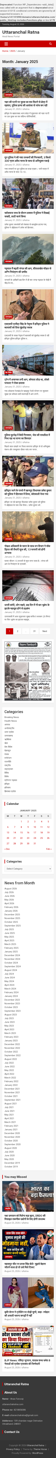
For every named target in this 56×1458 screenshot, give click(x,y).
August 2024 (10, 970)
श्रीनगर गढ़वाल (10, 780)
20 (8, 838)
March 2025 (10, 944)
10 (35, 827)
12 (48, 827)
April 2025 (9, 940)
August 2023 (10, 1014)
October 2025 (11, 922)
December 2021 (12, 1088)
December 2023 (12, 999)
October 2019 (11, 1166)
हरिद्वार (7, 784)
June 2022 (9, 1066)
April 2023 (9, 1029)
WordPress (37, 1453)
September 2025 (12, 925)
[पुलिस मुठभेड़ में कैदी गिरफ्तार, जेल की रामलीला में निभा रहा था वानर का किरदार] (28, 415)
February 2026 (11, 907)
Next (45, 631)
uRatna (26, 109)
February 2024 (11, 992)
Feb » (49, 849)
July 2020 (9, 1151)
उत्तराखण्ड (8, 95)
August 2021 (10, 1103)
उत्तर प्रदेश (9, 732)
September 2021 (12, 1100)
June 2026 (9, 896)
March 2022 (10, 1077)
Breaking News (11, 717)
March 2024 (10, 988)
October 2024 (11, 962)
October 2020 (11, 1140)
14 (14, 832)
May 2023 (9, 1025)
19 (48, 832)
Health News (10, 721)
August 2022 (10, 1059)
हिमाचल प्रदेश (10, 791)
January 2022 (11, 1085)
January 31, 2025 (12, 109)
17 (35, 832)
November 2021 (12, 1092)
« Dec (7, 849)
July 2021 (9, 1107)
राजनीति (7, 761)
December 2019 (12, 1163)
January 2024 (11, 996)
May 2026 (9, 899)
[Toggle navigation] (6, 43)
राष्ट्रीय (7, 765)
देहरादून (7, 750)
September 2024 (12, 966)
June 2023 (9, 1022)
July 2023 (9, 1018)
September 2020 (12, 1144)
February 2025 (11, 948)
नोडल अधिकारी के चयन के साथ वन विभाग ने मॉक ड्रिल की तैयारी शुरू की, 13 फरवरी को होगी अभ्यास (27, 549)
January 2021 (11, 1129)
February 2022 (11, 1081)
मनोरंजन (7, 758)
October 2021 (11, 1096)
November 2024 (12, 959)
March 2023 (10, 1033)
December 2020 (12, 1133)
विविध (6, 772)
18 (41, 832)
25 (41, 838)
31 (34, 631)
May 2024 (9, 981)
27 (8, 843)
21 (14, 838)
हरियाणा (7, 787)
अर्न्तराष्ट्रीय (9, 728)
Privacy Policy (13, 1449)
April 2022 (9, 1074)
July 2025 (9, 929)
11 (41, 827)
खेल (6, 743)
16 (28, 832)
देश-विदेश (8, 372)
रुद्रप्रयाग (8, 769)
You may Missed (15, 1177)
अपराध (7, 724)
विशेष (6, 776)
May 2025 (9, 936)
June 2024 (9, 977)
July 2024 (9, 974)
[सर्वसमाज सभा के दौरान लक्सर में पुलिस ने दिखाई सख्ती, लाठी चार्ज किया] (28, 193)
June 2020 (9, 1155)
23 (28, 838)
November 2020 (12, 1137)
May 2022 (9, 1070)
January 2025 (11, 951)
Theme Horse (40, 1449)
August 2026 (10, 888)
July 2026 (9, 892)
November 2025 (12, 918)
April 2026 (9, 903)
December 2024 (12, 955)
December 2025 (12, 914)
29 (21, 843)
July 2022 (9, 1063)
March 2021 (10, 1122)
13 (8, 832)
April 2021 (9, 1118)
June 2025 (9, 933)
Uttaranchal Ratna (20, 32)
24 (35, 838)
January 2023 (11, 1040)
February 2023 (11, 1037)
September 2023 (12, 1011)
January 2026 (11, 911)
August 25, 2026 (12, 1223)
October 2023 (11, 1007)
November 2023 (12, 1003)
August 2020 (10, 1148)
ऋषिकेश (7, 739)
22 (21, 838)
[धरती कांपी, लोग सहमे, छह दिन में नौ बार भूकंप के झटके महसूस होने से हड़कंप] (28, 585)
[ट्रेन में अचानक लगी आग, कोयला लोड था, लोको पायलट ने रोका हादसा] (28, 360)
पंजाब (6, 754)
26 (48, 838)
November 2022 (12, 1048)
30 (28, 843)
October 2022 (11, 1051)
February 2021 (11, 1126)
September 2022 (12, 1055)
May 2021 (9, 1114)
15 (21, 832)
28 (14, 843)
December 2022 (12, 1044)
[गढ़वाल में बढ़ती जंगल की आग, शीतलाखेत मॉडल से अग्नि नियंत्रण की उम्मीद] (28, 249)
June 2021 (9, 1111)
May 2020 (9, 1159)
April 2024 (9, 985)
